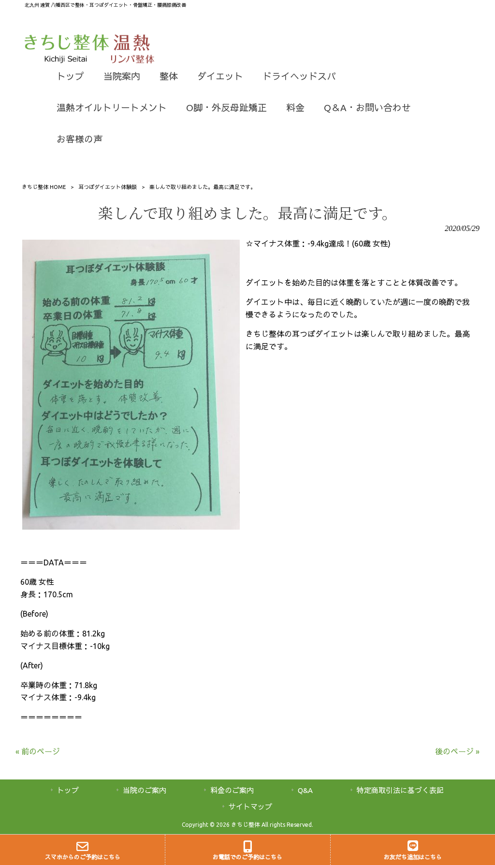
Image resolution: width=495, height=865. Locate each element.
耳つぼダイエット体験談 (107, 187)
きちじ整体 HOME (44, 187)
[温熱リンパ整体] (133, 60)
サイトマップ (250, 807)
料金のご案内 (232, 790)
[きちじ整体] (67, 60)
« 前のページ (37, 751)
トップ (68, 790)
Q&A (305, 790)
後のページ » (457, 751)
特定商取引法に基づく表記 (400, 790)
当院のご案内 (144, 790)
